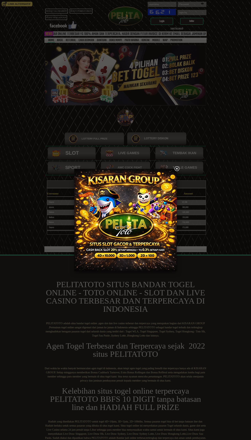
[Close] (177, 169)
